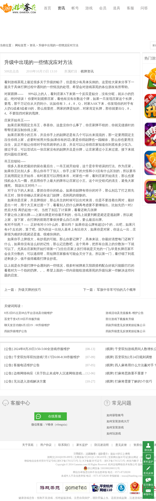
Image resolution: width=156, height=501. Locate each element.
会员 (102, 8)
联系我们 (64, 444)
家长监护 (82, 444)
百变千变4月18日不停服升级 (22, 319)
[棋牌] (128, 357)
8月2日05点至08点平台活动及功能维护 (28, 313)
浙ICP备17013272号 (114, 460)
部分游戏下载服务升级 (120, 319)
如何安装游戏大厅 (118, 421)
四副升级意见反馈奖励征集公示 (125, 325)
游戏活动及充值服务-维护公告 (125, 313)
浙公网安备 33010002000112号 (104, 468)
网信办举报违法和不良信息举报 (90, 472)
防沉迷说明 (101, 444)
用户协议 (46, 444)
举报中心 (148, 494)
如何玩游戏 (114, 433)
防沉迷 (148, 450)
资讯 (61, 8)
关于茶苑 (28, 444)
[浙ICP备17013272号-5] (68, 460)
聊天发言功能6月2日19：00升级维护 (27, 325)
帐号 (75, 8)
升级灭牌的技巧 (29, 289)
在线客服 (54, 416)
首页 (47, 8)
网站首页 (20, 45)
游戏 (89, 8)
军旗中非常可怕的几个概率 (116, 289)
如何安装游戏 (115, 427)
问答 (144, 8)
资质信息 (139, 444)
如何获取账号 (115, 415)
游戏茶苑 (18, 8)
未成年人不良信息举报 (73, 475)
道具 (116, 8)
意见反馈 (121, 444)
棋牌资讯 (87, 71)
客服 (130, 8)
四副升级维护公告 (15, 331)
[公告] (37, 349)
